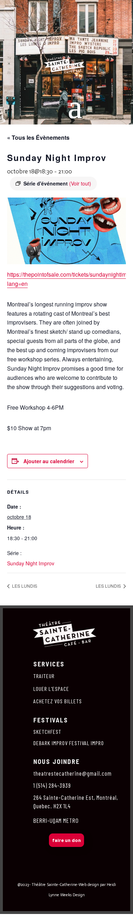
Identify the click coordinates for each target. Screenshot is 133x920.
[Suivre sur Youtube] (96, 873)
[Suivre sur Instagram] (51, 873)
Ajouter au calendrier (48, 461)
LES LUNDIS (24, 586)
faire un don (66, 840)
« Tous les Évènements (38, 137)
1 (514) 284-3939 (52, 785)
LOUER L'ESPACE (51, 688)
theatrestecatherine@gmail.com (72, 773)
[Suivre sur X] (66, 873)
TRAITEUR (44, 675)
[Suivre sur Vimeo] (81, 873)
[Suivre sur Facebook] (37, 873)
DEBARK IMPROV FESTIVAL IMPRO (68, 742)
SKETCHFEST (47, 731)
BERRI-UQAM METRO (56, 820)
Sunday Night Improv (30, 563)
